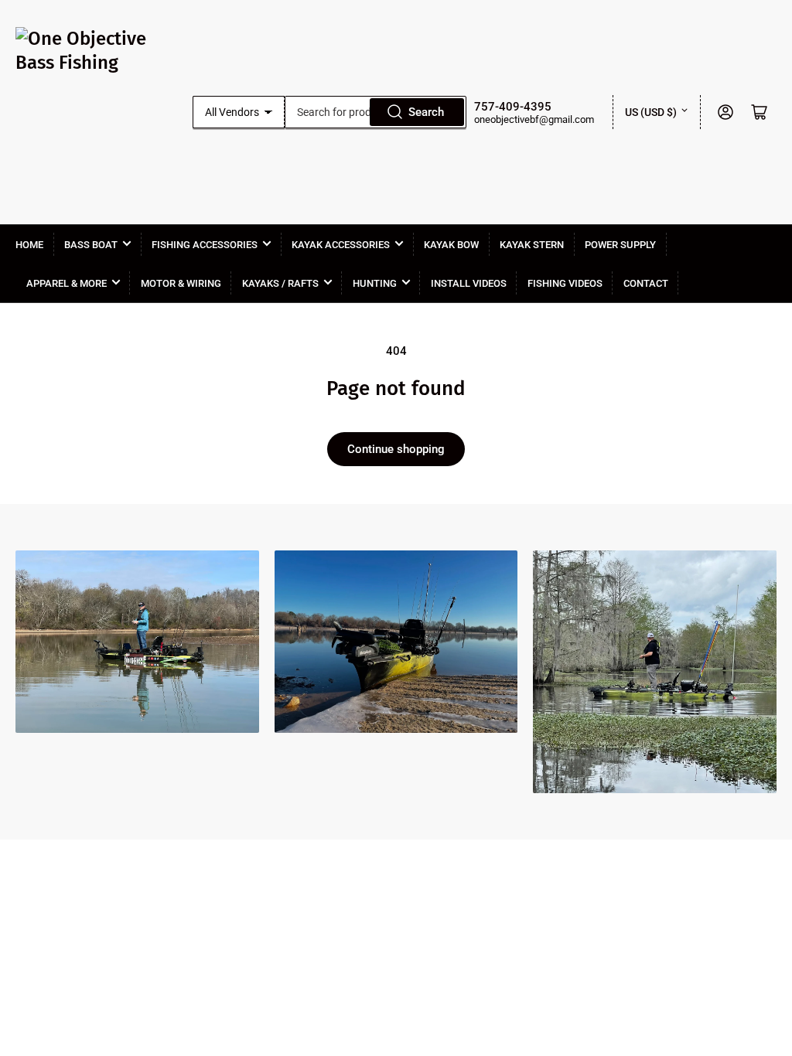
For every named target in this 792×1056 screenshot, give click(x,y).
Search (426, 112)
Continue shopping (396, 449)
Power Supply (620, 244)
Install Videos (469, 283)
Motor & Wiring (181, 283)
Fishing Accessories (205, 244)
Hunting (375, 283)
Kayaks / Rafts (280, 283)
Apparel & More (66, 283)
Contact (645, 283)
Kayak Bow (451, 244)
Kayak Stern (532, 244)
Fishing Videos (565, 283)
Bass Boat (91, 244)
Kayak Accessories (341, 244)
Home (29, 244)
